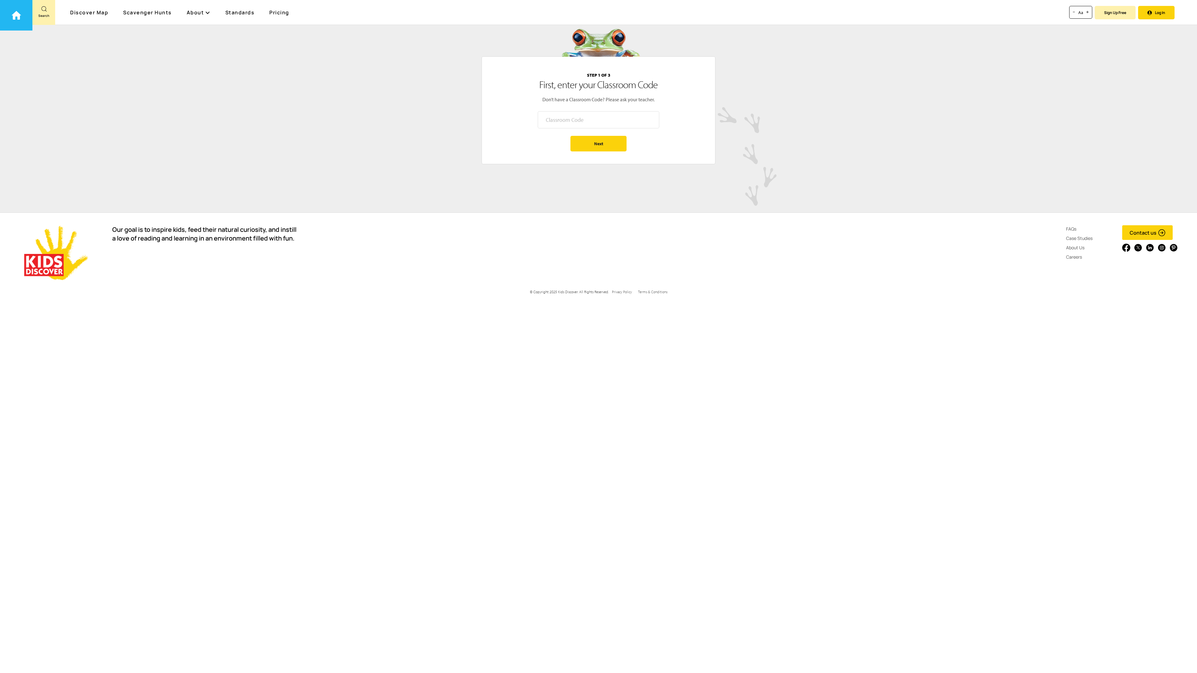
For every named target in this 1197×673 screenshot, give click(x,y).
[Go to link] (16, 15)
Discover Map (89, 12)
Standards (240, 12)
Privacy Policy (622, 291)
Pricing (279, 12)
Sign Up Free (1115, 12)
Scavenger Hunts (147, 12)
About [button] (195, 12)
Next (598, 143)
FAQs (1071, 229)
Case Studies (1079, 238)
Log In (1160, 12)
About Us (1075, 248)
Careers (1074, 257)
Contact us (1143, 232)
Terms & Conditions (652, 291)
